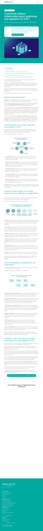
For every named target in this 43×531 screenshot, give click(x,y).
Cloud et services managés (9, 415)
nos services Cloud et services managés (27, 371)
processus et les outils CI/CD (27, 93)
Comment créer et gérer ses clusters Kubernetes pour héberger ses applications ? (20, 73)
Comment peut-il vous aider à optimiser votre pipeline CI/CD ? (16, 71)
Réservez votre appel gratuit (17, 34)
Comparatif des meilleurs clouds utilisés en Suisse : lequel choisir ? (19, 413)
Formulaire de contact (7, 525)
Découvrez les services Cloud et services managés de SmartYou (21, 375)
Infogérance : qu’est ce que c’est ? (11, 469)
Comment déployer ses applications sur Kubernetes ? (15, 75)
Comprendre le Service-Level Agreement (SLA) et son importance (19, 441)
